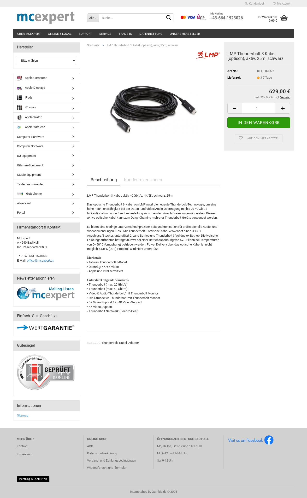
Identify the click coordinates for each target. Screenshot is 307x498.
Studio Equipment (29, 174)
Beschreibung (104, 179)
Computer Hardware (30, 137)
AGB (90, 446)
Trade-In (125, 33)
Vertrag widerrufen (33, 479)
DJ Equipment (26, 156)
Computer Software (30, 146)
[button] (234, 108)
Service (105, 33)
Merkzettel (283, 3)
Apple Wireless (34, 127)
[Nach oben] (294, 491)
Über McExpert (29, 33)
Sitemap (22, 415)
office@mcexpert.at (40, 260)
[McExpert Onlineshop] (48, 18)
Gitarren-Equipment (30, 165)
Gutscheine (33, 193)
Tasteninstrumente (30, 184)
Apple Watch (33, 117)
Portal (21, 212)
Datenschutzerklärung (102, 453)
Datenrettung (151, 33)
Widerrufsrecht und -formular (106, 467)
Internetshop (138, 491)
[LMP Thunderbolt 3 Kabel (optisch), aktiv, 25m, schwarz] (153, 105)
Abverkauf (24, 203)
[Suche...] (168, 18)
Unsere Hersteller (185, 33)
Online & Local (59, 33)
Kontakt (22, 446)
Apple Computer (35, 78)
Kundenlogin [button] (257, 3)
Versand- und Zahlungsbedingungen (111, 460)
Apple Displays (34, 87)
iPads (28, 97)
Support (85, 33)
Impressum (24, 454)
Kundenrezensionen (143, 179)
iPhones (30, 107)
